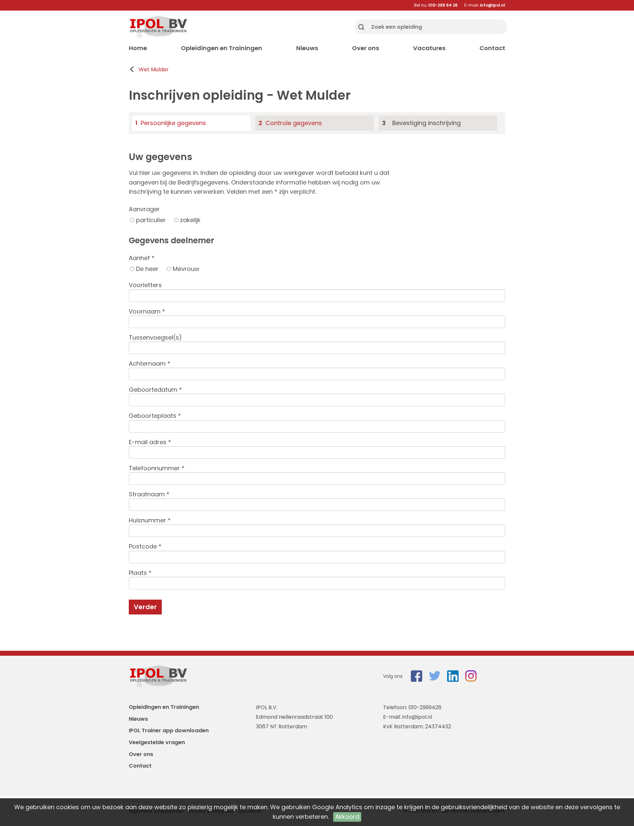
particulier (150, 220)
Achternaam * (149, 363)
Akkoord (347, 816)
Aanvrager (144, 209)
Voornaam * (147, 311)
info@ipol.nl (417, 717)
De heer (146, 269)
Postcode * (145, 546)
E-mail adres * (150, 442)
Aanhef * (142, 258)
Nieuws (307, 48)
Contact (492, 48)
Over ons (365, 48)
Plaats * (140, 573)
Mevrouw (185, 269)
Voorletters (145, 285)
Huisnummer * (150, 520)
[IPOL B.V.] (158, 27)
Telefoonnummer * (157, 468)
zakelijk (189, 220)
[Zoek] (361, 26)
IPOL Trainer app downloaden (169, 730)
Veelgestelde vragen (157, 742)
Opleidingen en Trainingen (221, 48)
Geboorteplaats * (155, 416)
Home (138, 48)
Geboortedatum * (155, 389)
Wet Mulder (154, 69)
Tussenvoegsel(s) (155, 337)
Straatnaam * (149, 494)
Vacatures (429, 48)
